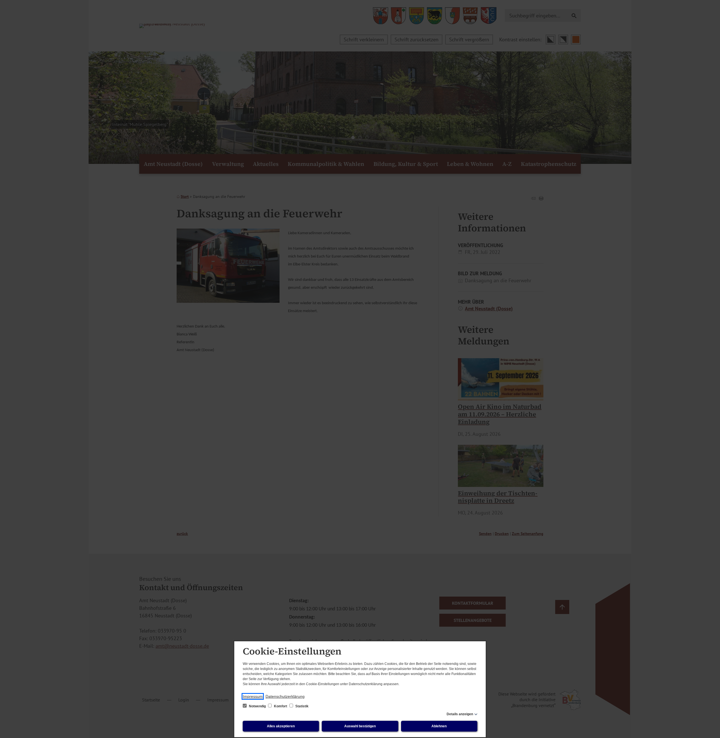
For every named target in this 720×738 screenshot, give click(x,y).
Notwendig (257, 706)
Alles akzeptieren (281, 726)
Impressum (253, 696)
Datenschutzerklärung (285, 696)
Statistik (301, 706)
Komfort (280, 706)
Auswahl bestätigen (360, 726)
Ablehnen (439, 726)
